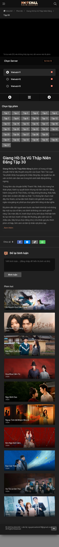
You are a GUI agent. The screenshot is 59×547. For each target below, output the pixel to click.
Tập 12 (54, 118)
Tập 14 (16, 124)
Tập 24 (54, 129)
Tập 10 (35, 118)
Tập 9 (25, 118)
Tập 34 (35, 140)
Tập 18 (54, 124)
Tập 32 (16, 140)
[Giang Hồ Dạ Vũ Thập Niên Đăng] (29, 97)
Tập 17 (45, 124)
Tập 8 (16, 118)
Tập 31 (6, 140)
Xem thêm (8, 228)
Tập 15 (26, 124)
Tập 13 (6, 124)
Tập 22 (35, 129)
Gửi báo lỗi (48, 61)
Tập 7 (6, 118)
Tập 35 (45, 140)
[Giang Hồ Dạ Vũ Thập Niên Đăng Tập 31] (49, 97)
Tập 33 (26, 140)
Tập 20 (16, 129)
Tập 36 (54, 140)
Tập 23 (45, 129)
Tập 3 (25, 113)
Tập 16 (35, 124)
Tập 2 (16, 113)
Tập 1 (6, 113)
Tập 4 (35, 113)
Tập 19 (6, 129)
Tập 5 (44, 113)
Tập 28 (35, 134)
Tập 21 (26, 129)
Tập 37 (6, 145)
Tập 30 (54, 134)
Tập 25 (6, 134)
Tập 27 (26, 134)
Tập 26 (16, 134)
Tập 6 (54, 113)
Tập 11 (45, 118)
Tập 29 (45, 134)
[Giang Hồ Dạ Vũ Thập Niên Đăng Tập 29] (9, 97)
